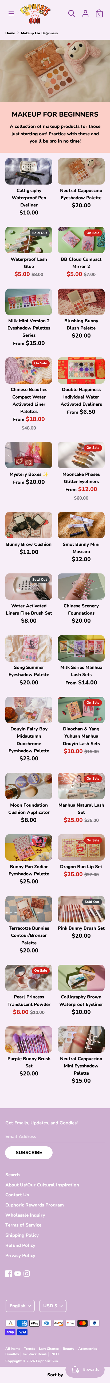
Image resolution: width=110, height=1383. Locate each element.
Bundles (12, 1354)
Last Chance (49, 1348)
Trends (29, 1348)
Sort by (55, 1375)
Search (12, 1175)
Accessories (87, 1348)
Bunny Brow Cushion (29, 544)
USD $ (50, 1306)
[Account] (85, 12)
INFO (54, 1354)
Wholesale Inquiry (25, 1215)
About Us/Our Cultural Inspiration (42, 1185)
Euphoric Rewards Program (34, 1205)
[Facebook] (8, 1273)
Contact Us (17, 1195)
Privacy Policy (20, 1255)
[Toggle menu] (11, 13)
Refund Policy (20, 1245)
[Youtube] (17, 1273)
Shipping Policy (22, 1235)
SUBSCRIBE (29, 1153)
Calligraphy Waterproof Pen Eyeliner (29, 197)
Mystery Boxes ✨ (29, 474)
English (17, 1306)
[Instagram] (26, 1273)
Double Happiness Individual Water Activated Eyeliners (81, 396)
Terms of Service (23, 1225)
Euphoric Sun (47, 1361)
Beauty (68, 1348)
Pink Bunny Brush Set (81, 928)
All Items (12, 1348)
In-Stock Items (34, 1354)
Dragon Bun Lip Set (81, 867)
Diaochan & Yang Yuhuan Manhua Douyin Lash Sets (81, 736)
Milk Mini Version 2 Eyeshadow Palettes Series (28, 328)
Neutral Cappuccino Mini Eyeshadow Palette (81, 1066)
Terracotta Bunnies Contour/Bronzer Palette (29, 935)
